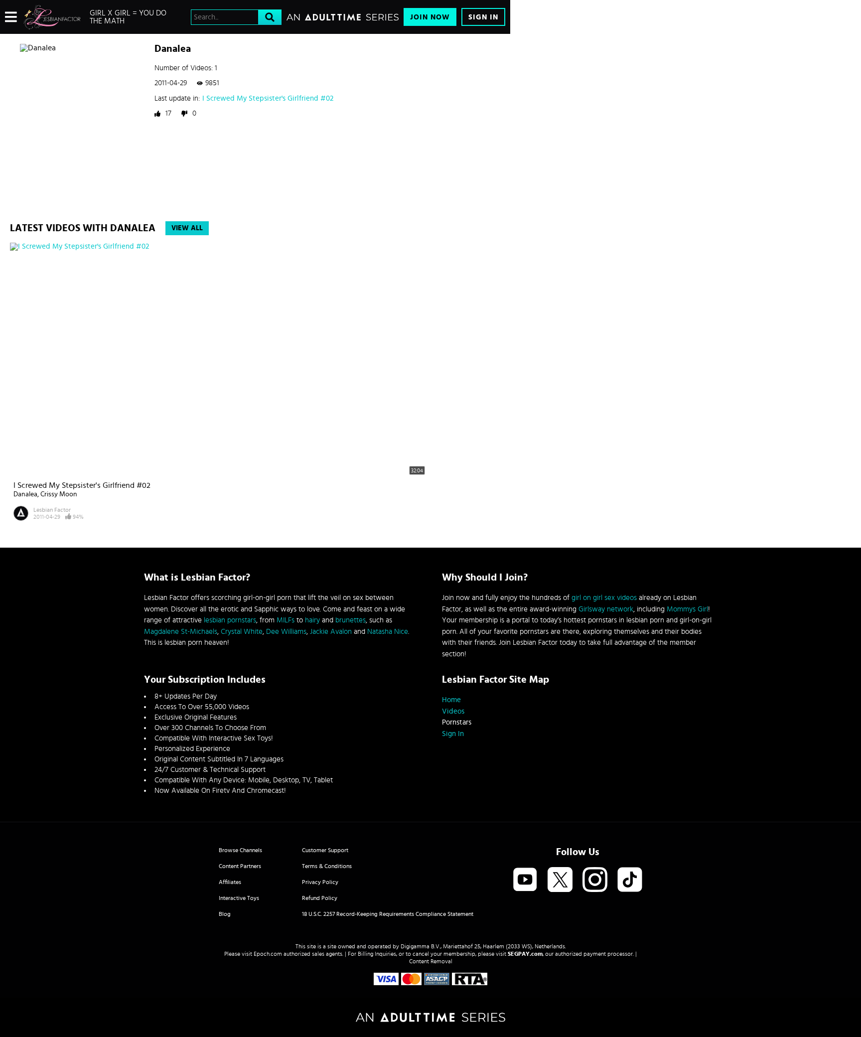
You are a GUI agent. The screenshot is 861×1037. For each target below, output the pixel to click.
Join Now (430, 17)
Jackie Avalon (331, 631)
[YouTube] (525, 880)
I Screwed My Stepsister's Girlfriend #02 (267, 98)
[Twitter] (560, 880)
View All (187, 228)
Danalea (25, 494)
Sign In (483, 17)
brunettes (350, 620)
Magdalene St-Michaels (180, 631)
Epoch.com (268, 954)
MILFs (285, 620)
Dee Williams (286, 631)
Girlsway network (605, 609)
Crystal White (242, 631)
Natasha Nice (387, 631)
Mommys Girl (687, 609)
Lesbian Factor (52, 510)
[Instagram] (594, 880)
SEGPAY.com (525, 954)
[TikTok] (629, 880)
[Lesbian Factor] (52, 16)
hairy (312, 620)
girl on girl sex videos (604, 597)
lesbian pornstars (230, 620)
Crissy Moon (58, 494)
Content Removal (430, 961)
